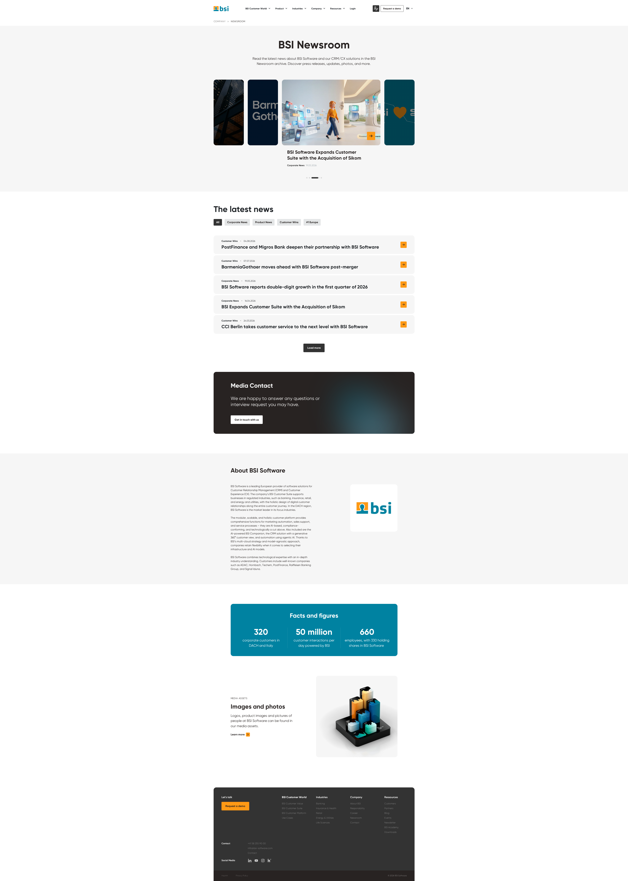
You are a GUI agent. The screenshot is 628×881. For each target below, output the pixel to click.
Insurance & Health (326, 808)
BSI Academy (391, 827)
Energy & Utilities (325, 817)
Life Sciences (323, 822)
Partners (388, 808)
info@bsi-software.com (260, 848)
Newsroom (356, 817)
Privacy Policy (242, 875)
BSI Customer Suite (292, 808)
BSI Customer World (294, 797)
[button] (234, 136)
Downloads (390, 832)
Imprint (224, 875)
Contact (354, 822)
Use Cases (287, 817)
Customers (390, 803)
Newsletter (390, 822)
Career (354, 813)
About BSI (355, 803)
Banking (320, 803)
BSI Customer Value (292, 803)
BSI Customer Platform (294, 813)
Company (220, 21)
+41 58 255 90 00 (257, 843)
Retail (319, 813)
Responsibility (357, 808)
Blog (386, 813)
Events (387, 817)
